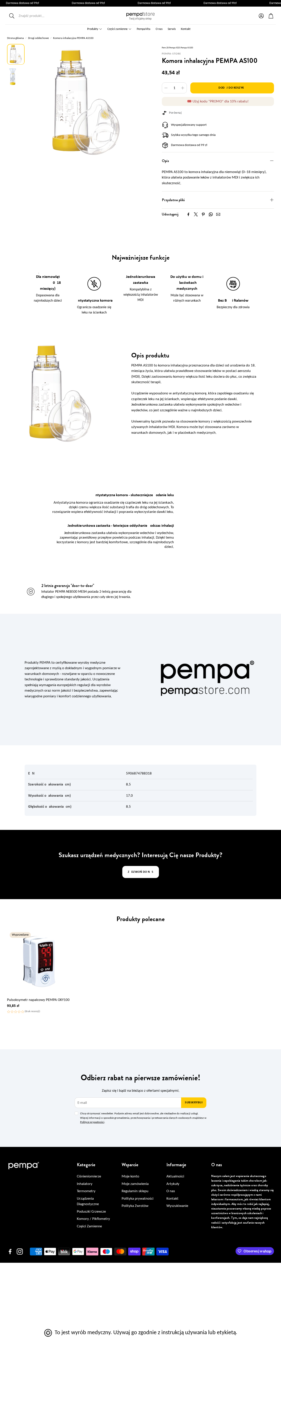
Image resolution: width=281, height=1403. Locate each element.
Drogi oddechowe (38, 38)
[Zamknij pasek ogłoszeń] (276, 3)
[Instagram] (20, 1251)
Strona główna (15, 38)
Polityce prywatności (92, 1122)
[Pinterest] (203, 214)
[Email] (218, 214)
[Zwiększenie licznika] (183, 88)
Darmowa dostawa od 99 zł (189, 145)
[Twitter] (196, 214)
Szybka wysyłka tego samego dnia (193, 135)
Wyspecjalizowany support (189, 125)
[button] (36, 16)
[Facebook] (188, 214)
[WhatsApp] (211, 214)
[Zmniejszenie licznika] (166, 88)
